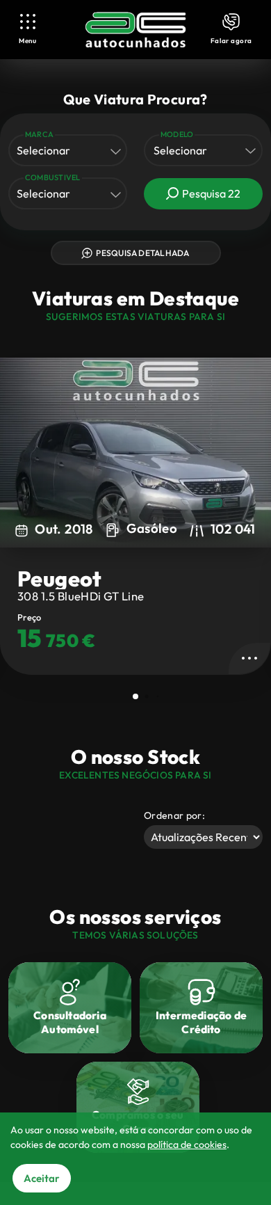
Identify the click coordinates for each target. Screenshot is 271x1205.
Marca (39, 134)
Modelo (177, 134)
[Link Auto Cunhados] (135, 29)
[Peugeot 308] (135, 453)
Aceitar (42, 1178)
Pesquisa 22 (211, 193)
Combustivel (53, 177)
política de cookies (187, 1144)
